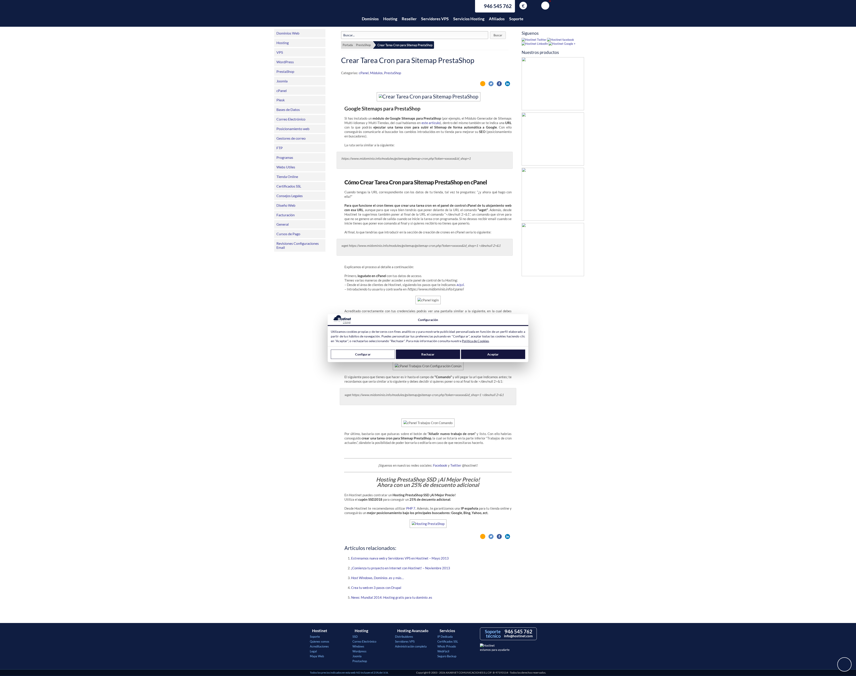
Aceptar (493, 354)
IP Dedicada (445, 636)
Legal (313, 651)
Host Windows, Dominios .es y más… (377, 578)
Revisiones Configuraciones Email (297, 245)
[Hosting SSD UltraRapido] (553, 140)
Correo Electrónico (290, 119)
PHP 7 (410, 508)
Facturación (285, 215)
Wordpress (359, 651)
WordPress (285, 62)
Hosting (390, 19)
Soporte (516, 19)
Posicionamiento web (292, 129)
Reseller (409, 19)
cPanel (281, 90)
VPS (279, 52)
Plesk (280, 100)
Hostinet (329, 16)
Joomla (282, 81)
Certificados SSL (288, 186)
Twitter (455, 465)
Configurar (362, 354)
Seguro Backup (446, 656)
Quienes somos (319, 641)
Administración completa (411, 646)
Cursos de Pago (288, 234)
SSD (355, 636)
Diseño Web (285, 205)
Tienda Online (287, 176)
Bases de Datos (288, 109)
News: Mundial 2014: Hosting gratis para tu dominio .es (391, 597)
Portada (348, 45)
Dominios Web (287, 33)
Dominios (370, 19)
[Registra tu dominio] (553, 195)
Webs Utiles (285, 167)
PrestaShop (285, 71)
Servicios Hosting (468, 19)
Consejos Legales (289, 196)
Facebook (440, 465)
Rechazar (427, 354)
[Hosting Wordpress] (553, 250)
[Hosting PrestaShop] (553, 84)
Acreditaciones (319, 646)
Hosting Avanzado (412, 631)
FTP (279, 148)
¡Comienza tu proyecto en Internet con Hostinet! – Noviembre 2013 (400, 568)
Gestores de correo (291, 138)
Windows (358, 646)
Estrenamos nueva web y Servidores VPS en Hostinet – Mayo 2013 (400, 558)
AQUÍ (460, 285)
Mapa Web (317, 656)
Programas (284, 157)
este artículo (431, 123)
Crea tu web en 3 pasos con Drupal (376, 588)
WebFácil (443, 651)
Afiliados (497, 19)
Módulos (376, 73)
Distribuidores (404, 636)
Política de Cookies (475, 341)
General (282, 224)
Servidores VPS (435, 19)
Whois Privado (446, 646)
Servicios (447, 631)
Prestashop (359, 661)
